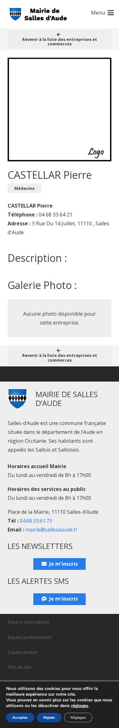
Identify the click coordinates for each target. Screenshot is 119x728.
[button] (102, 13)
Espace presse (22, 652)
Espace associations (28, 622)
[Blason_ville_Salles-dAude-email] (38, 14)
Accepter (20, 717)
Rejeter (49, 717)
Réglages (78, 717)
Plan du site (19, 667)
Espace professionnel (29, 637)
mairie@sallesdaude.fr (51, 529)
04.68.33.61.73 (36, 520)
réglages (79, 706)
